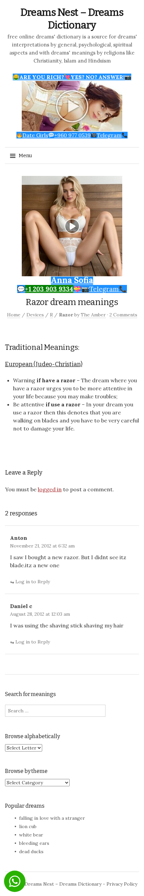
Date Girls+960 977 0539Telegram (72, 135)
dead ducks (31, 852)
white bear (31, 835)
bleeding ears (34, 843)
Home (13, 315)
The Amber (93, 315)
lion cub (28, 826)
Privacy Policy (121, 884)
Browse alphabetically (32, 736)
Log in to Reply (32, 582)
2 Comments (123, 315)
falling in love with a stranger (52, 818)
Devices (35, 315)
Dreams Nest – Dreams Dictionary (62, 884)
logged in (50, 489)
